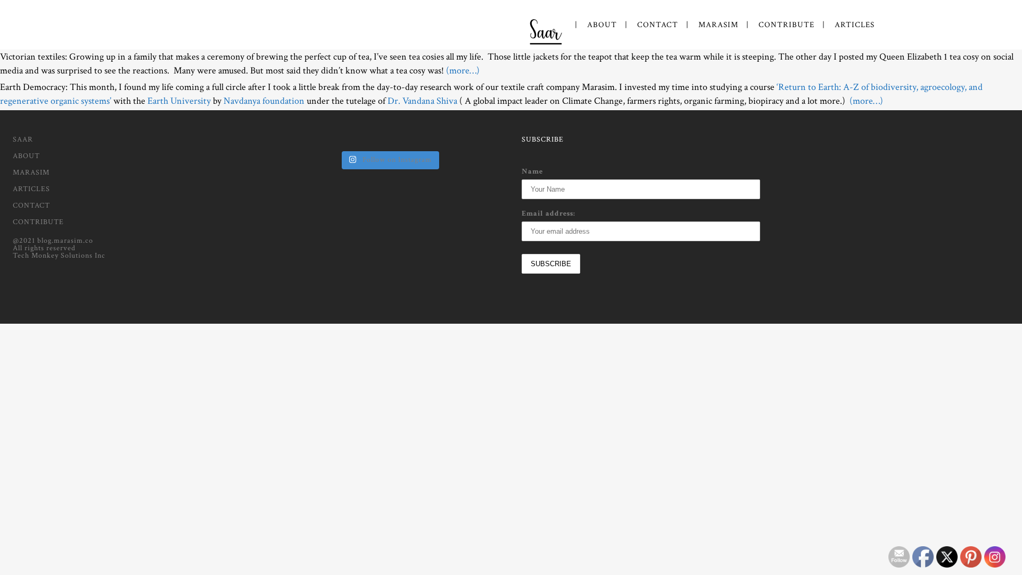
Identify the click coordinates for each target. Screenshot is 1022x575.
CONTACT (31, 205)
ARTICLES (31, 189)
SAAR (23, 139)
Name (532, 171)
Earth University (178, 101)
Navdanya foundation (264, 101)
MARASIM (31, 172)
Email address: (548, 213)
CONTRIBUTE (38, 222)
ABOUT (26, 156)
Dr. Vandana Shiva (422, 101)
